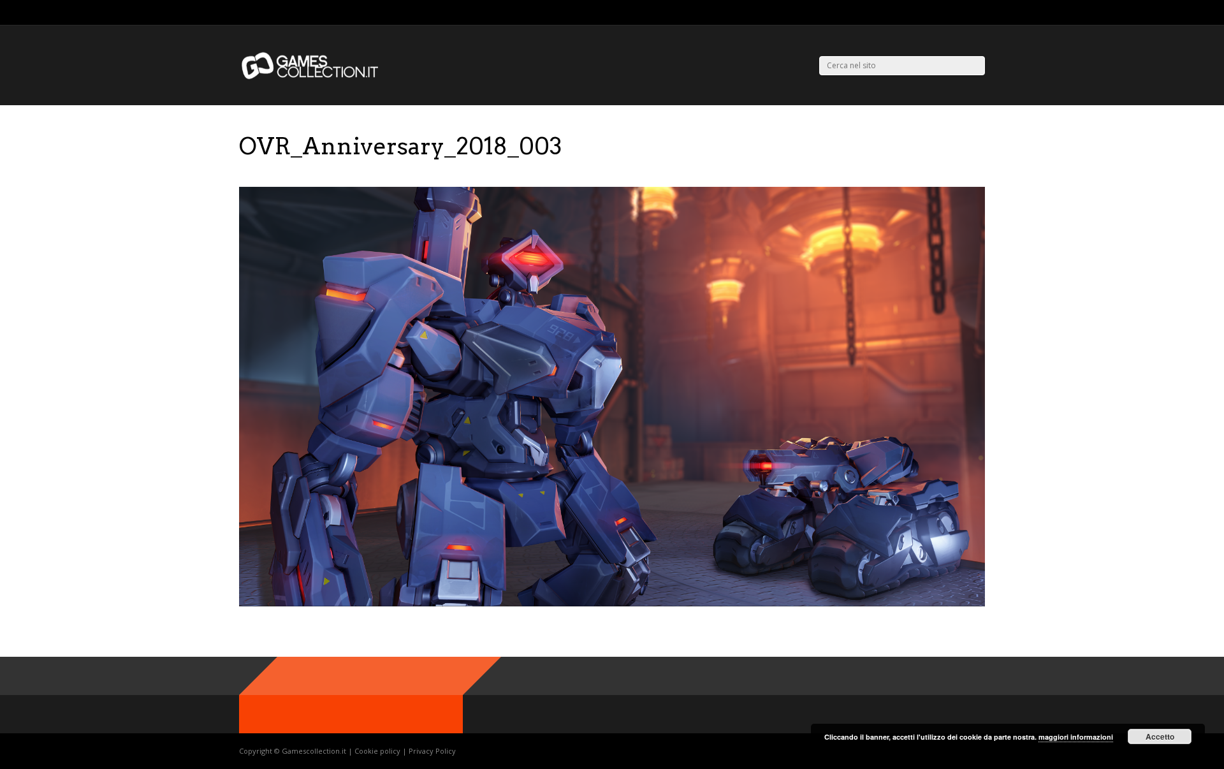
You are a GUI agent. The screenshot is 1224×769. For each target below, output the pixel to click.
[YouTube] (981, 13)
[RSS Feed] (933, 13)
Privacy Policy (432, 751)
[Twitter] (949, 13)
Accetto (1160, 736)
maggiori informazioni (1075, 737)
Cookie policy (378, 751)
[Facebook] (965, 13)
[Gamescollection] (310, 76)
